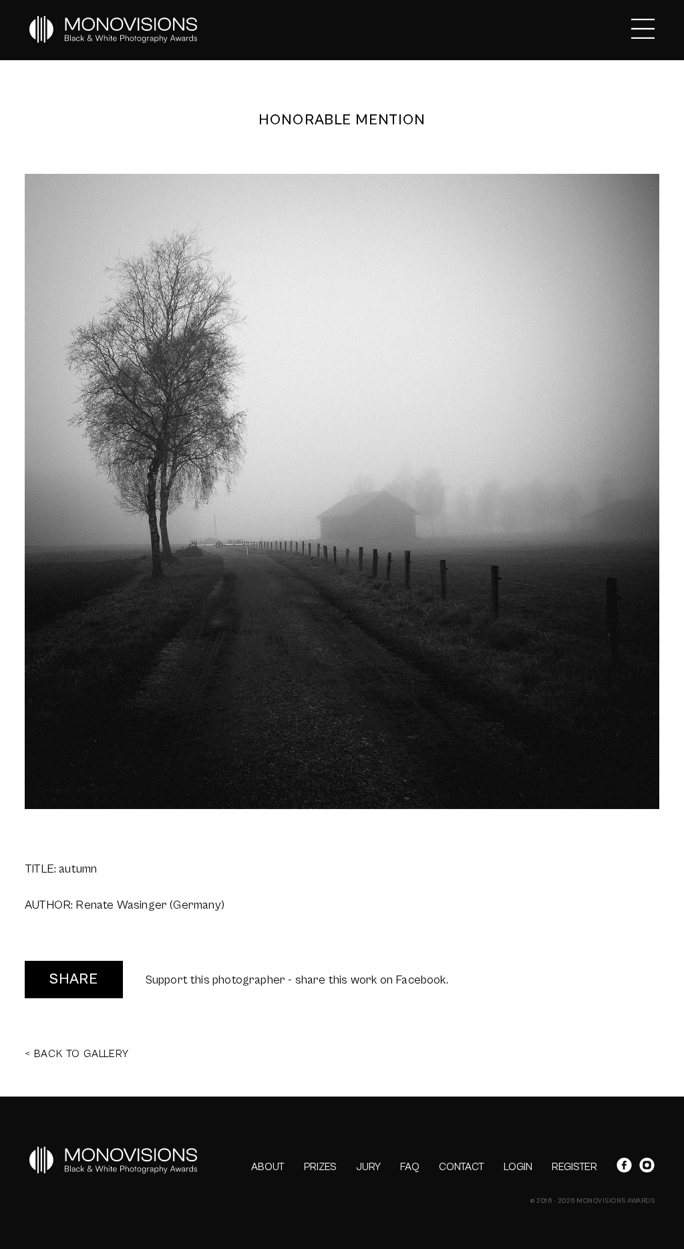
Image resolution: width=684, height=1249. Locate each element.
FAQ (409, 1167)
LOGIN (518, 1167)
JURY (368, 1167)
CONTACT (461, 1167)
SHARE (74, 979)
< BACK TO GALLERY (77, 1054)
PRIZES (320, 1167)
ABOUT (268, 1167)
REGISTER (574, 1167)
